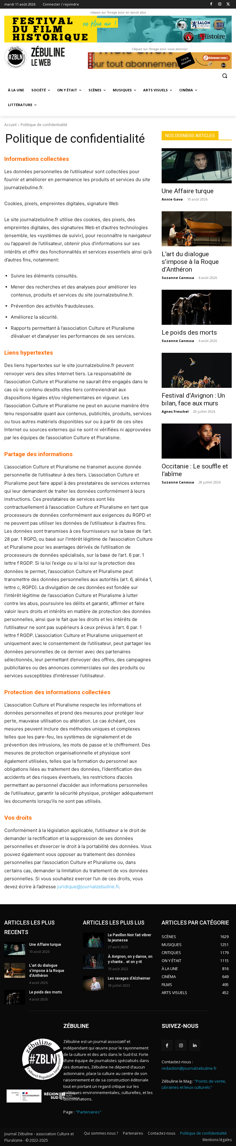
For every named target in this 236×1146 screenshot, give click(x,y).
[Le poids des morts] (197, 307)
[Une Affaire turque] (197, 165)
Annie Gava (172, 199)
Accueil (10, 124)
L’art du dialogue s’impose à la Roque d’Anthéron (190, 261)
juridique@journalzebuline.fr (88, 886)
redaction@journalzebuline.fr (189, 1068)
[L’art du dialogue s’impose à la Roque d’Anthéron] (197, 228)
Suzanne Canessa (178, 277)
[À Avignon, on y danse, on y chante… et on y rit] (93, 961)
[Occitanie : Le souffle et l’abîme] (197, 441)
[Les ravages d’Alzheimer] (93, 983)
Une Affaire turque (188, 191)
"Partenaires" (88, 1112)
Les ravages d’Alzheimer (129, 978)
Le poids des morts (189, 332)
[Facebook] (211, 4)
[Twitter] (228, 4)
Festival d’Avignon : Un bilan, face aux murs (193, 399)
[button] (224, 75)
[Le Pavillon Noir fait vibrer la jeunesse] (93, 940)
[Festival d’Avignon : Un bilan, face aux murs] (197, 370)
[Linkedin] (194, 1045)
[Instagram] (219, 4)
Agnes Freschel (175, 411)
